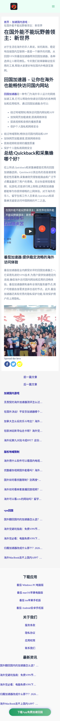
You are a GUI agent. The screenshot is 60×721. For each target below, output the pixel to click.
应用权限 (30, 640)
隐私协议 (30, 632)
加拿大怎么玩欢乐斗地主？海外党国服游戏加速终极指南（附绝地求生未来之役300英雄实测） (23, 421)
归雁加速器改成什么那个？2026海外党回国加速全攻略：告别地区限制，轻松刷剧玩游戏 (23, 548)
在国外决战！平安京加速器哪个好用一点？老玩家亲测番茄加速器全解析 (23, 411)
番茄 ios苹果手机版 (30, 600)
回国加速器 (10, 94)
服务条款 (30, 625)
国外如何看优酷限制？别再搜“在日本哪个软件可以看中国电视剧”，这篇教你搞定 (23, 480)
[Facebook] (7, 364)
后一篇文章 (30, 384)
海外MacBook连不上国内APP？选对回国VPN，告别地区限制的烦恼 (23, 557)
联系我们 (30, 648)
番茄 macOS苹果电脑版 (30, 592)
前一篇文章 (30, 377)
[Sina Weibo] (19, 364)
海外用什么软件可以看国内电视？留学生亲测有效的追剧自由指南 (23, 460)
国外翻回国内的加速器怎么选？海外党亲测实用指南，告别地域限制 (23, 519)
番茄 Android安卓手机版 (30, 608)
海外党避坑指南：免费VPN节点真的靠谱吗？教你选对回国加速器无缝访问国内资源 (23, 529)
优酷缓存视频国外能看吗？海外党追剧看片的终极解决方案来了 (23, 470)
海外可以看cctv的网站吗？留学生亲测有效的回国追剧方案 (23, 499)
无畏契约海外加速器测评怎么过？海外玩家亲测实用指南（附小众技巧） (23, 402)
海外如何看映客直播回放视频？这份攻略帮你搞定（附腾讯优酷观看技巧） (23, 489)
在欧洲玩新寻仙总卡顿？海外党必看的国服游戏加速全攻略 (23, 430)
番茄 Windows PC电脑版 (30, 585)
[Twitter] (13, 364)
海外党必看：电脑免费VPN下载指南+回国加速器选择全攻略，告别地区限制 (23, 538)
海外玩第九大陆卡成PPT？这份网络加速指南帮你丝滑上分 (23, 440)
